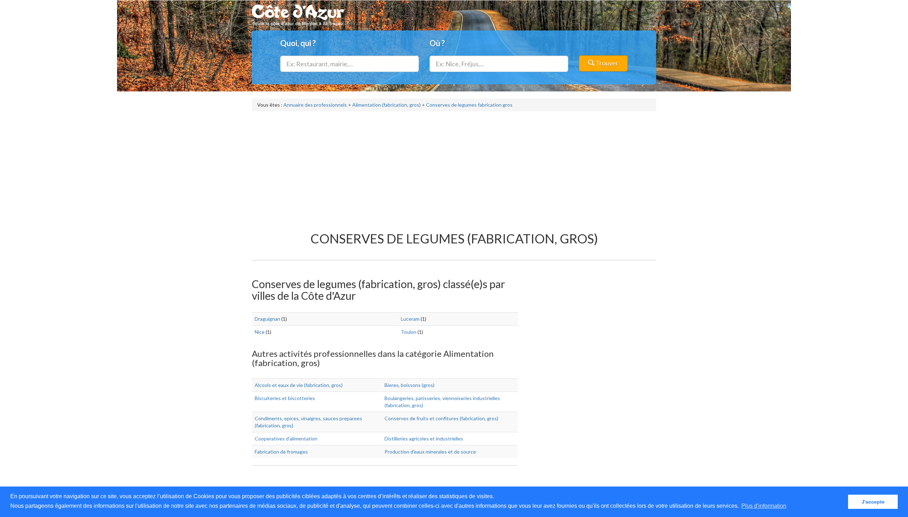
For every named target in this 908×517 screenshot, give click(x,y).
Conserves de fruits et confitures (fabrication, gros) (441, 418)
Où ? (437, 43)
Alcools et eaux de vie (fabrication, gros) (299, 385)
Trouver (606, 63)
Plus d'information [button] (763, 506)
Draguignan (267, 319)
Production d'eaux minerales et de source (430, 452)
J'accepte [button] (873, 502)
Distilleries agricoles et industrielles (423, 438)
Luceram (410, 319)
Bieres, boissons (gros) (409, 385)
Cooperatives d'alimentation (286, 438)
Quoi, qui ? (298, 43)
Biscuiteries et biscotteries (285, 398)
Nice (260, 332)
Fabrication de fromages (281, 452)
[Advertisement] (454, 168)
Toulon (408, 332)
